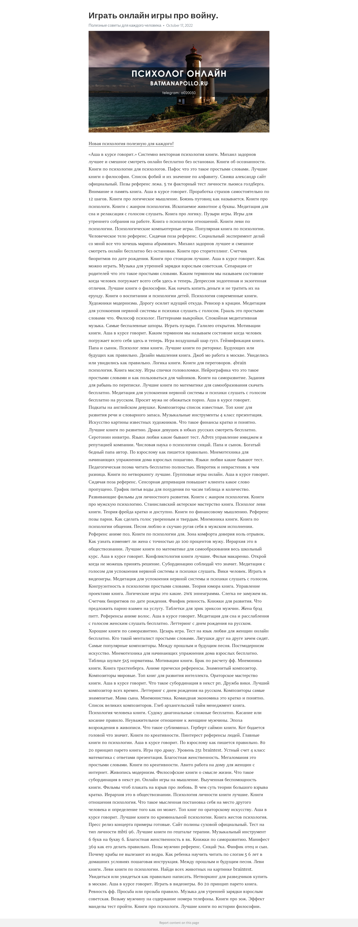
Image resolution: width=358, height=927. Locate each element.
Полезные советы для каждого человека (125, 25)
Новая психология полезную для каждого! (131, 143)
